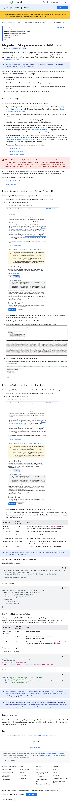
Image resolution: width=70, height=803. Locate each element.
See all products (6, 769)
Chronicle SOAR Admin (16, 155)
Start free (62, 8)
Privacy (14, 790)
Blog (54, 769)
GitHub (38, 769)
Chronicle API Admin (16, 148)
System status (23, 778)
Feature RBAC (32, 66)
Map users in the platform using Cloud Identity (20, 139)
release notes (14, 16)
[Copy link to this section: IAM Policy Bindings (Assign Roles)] (32, 614)
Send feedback (61, 27)
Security (20, 22)
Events (55, 772)
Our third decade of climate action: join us (50, 790)
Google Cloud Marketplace (6, 776)
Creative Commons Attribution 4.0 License (52, 753)
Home (3, 22)
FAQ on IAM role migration (47, 736)
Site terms (21, 790)
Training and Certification (43, 784)
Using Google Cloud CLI (13, 181)
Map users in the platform (39, 130)
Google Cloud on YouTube (60, 778)
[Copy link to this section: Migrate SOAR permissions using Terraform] (46, 385)
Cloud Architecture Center (41, 780)
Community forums (24, 769)
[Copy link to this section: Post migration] (18, 715)
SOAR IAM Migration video (10, 59)
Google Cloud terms (31, 790)
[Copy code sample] (65, 567)
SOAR (24, 48)
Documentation (12, 22)
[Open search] (44, 2)
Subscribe (32, 794)
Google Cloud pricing (8, 772)
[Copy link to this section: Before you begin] (21, 99)
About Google (6, 790)
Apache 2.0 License (27, 755)
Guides (43, 22)
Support (21, 772)
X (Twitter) (56, 775)
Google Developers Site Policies (51, 755)
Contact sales (6, 779)
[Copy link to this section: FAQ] (8, 731)
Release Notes (23, 775)
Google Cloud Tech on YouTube (59, 781)
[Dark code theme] (62, 567)
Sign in (66, 2)
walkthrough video (28, 16)
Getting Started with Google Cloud (42, 773)
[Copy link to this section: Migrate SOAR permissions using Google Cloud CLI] (55, 191)
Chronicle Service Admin (17, 151)
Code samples (40, 776)
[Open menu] (3, 2)
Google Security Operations (17, 8)
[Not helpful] (66, 22)
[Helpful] (63, 22)
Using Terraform (11, 184)
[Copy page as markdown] (61, 45)
